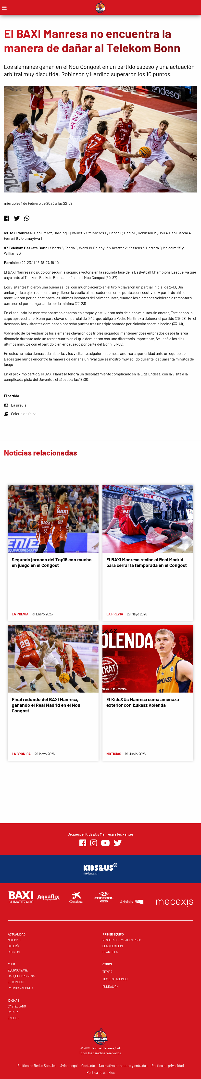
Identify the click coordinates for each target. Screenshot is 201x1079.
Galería (14, 946)
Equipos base (18, 970)
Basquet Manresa (21, 976)
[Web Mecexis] (174, 902)
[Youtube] (105, 843)
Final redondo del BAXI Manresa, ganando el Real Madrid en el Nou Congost (46, 704)
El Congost (16, 982)
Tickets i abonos (114, 979)
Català (13, 1012)
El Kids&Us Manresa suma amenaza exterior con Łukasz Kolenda (142, 702)
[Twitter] (17, 218)
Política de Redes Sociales (36, 1066)
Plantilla (110, 952)
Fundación (110, 987)
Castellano (17, 1006)
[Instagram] (93, 843)
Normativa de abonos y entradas (123, 1066)
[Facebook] (6, 218)
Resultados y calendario (121, 940)
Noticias (14, 940)
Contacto (88, 1066)
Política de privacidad (167, 1066)
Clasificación (112, 946)
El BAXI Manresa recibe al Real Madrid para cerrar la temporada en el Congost (146, 562)
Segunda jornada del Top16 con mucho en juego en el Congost (52, 562)
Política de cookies (101, 1072)
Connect (14, 952)
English (13, 1018)
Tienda (107, 972)
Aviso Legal (68, 1066)
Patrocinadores (20, 988)
